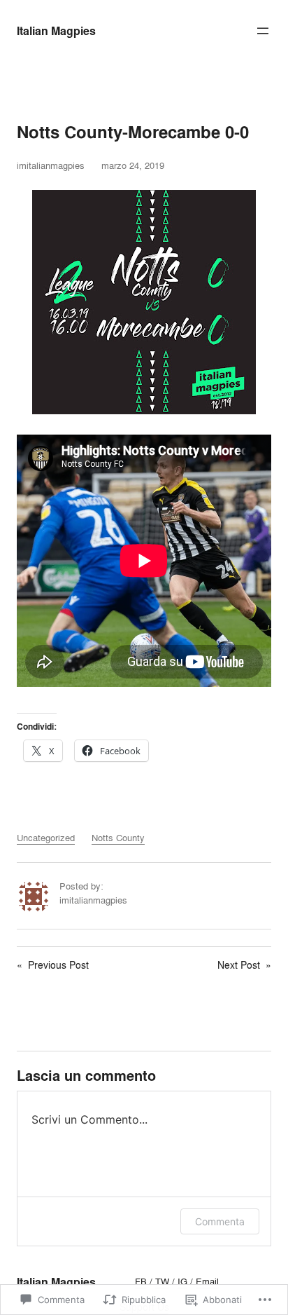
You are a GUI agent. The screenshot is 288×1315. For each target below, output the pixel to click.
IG (182, 1281)
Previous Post (58, 965)
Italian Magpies (56, 30)
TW (162, 1281)
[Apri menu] (262, 30)
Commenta (220, 1221)
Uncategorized (46, 837)
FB (141, 1281)
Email (207, 1281)
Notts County (118, 837)
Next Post (238, 965)
